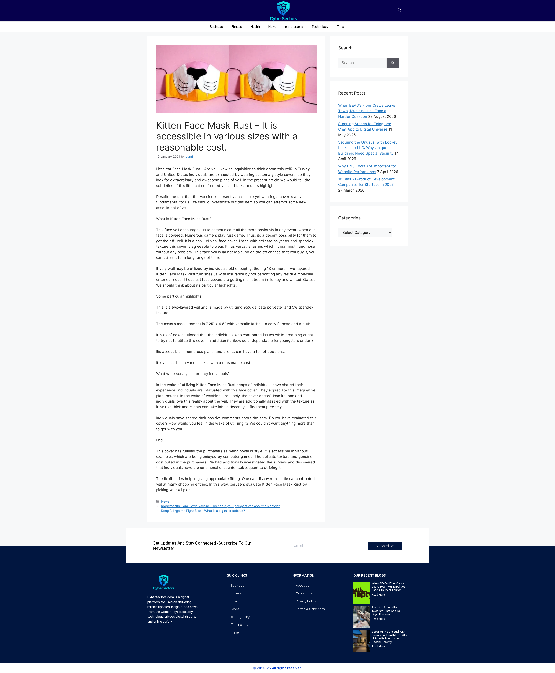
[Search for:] (362, 63)
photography (294, 27)
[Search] (393, 63)
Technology (320, 27)
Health (255, 27)
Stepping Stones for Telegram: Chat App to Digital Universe (386, 611)
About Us (302, 586)
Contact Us (304, 593)
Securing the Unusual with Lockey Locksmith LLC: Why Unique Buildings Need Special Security (367, 148)
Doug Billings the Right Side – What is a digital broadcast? (203, 511)
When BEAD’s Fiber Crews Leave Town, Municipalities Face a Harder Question (366, 111)
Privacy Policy (306, 601)
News (272, 27)
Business (216, 27)
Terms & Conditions (310, 609)
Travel (341, 27)
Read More (378, 594)
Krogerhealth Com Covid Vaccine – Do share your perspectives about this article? (220, 506)
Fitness (237, 27)
